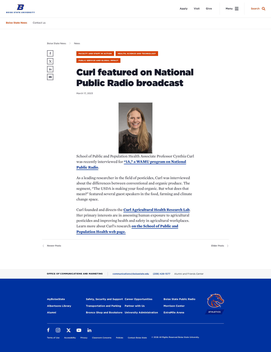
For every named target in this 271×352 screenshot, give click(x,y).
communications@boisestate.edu (131, 274)
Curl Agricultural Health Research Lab (156, 209)
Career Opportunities (138, 299)
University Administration (141, 312)
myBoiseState (56, 299)
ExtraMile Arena (174, 312)
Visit (197, 8)
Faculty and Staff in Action (95, 53)
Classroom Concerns (101, 337)
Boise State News (16, 22)
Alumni (51, 312)
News (77, 43)
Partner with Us (135, 305)
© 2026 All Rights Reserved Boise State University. (175, 337)
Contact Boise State (137, 337)
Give (209, 8)
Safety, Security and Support (104, 299)
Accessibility (70, 337)
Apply (184, 8)
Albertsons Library (59, 305)
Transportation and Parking (103, 305)
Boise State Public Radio (179, 299)
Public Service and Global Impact (98, 60)
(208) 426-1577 (161, 274)
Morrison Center (174, 305)
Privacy (83, 337)
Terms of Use (53, 337)
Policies (119, 337)
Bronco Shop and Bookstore (104, 312)
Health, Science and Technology (137, 53)
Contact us (39, 22)
